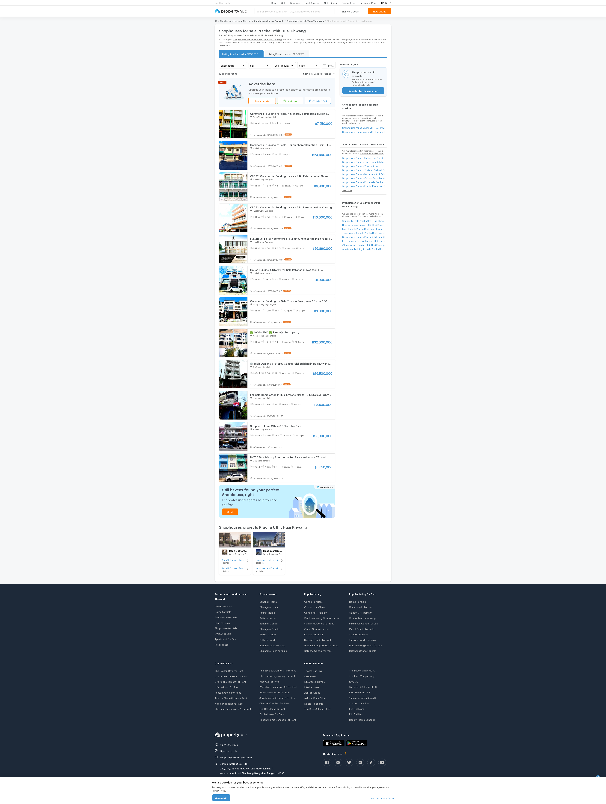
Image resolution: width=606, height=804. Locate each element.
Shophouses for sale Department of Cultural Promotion (363, 174)
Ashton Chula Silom (315, 698)
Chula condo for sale (361, 607)
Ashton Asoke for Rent (228, 692)
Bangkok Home (268, 601)
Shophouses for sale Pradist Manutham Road (363, 186)
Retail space (222, 644)
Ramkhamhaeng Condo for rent (322, 618)
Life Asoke (310, 676)
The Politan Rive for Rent (229, 670)
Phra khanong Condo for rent (321, 645)
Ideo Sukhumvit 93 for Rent (275, 692)
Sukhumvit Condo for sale (363, 623)
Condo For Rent (313, 601)
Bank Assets (312, 2)
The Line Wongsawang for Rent (277, 676)
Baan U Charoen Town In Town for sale (235, 568)
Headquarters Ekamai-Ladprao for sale (269, 568)
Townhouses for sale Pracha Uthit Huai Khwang (363, 233)
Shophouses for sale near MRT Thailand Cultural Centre (363, 131)
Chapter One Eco (359, 703)
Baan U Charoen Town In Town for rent (235, 559)
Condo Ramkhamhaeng (362, 618)
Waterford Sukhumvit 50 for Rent (278, 686)
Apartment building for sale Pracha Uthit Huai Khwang (363, 249)
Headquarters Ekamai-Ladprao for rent (269, 559)
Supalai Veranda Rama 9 (362, 697)
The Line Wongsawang (361, 676)
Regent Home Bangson (362, 719)
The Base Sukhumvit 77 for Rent (233, 708)
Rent (274, 2)
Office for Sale (223, 633)
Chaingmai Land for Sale (273, 650)
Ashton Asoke (312, 692)
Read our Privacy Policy (382, 797)
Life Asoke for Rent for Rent (231, 676)
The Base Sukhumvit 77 (317, 708)
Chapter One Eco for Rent (274, 703)
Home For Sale (357, 601)
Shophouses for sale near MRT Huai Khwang (363, 127)
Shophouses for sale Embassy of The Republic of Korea (363, 158)
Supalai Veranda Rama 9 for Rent (277, 697)
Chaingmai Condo (269, 629)
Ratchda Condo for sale (362, 650)
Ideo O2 (353, 681)
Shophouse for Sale (226, 628)
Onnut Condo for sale (361, 629)
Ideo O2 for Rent (269, 681)
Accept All (221, 797)
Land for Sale (222, 622)
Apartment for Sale (226, 639)
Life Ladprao (311, 687)
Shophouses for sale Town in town (360, 166)
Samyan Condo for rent (317, 639)
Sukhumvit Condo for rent (319, 623)
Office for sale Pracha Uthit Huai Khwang (363, 244)
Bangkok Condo (268, 623)
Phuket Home (267, 612)
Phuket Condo (267, 634)
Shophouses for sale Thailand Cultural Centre (363, 170)
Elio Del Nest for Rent (271, 714)
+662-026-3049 (229, 744)
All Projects (330, 2)
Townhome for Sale (226, 617)
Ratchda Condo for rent (318, 650)
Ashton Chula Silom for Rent (231, 698)
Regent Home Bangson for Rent (277, 719)
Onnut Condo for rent (316, 629)
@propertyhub (228, 751)
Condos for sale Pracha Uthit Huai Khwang (363, 220)
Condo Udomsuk (313, 634)
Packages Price (368, 2)
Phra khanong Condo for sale (366, 645)
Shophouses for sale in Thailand (235, 20)
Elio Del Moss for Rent (272, 708)
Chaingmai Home (269, 607)
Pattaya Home (267, 618)
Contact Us (348, 2)
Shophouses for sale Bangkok (268, 20)
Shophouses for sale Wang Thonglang (305, 20)
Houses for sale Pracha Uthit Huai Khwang (363, 224)
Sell (283, 2)
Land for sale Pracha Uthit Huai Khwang (362, 228)
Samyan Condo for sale (362, 639)
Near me (295, 2)
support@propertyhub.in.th (236, 757)
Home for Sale (223, 611)
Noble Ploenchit (313, 703)
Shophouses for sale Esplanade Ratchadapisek (363, 182)
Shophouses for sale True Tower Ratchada (363, 162)
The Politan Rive (313, 670)
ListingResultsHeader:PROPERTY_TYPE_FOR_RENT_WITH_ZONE (288, 54)
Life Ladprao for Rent (227, 687)
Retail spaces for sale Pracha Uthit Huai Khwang (363, 241)
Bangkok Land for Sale (272, 645)
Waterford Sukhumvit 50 (363, 686)
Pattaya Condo (267, 639)
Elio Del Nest (356, 714)
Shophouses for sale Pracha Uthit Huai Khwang (363, 236)
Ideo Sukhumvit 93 (359, 692)
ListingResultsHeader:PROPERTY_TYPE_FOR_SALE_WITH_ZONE (242, 54)
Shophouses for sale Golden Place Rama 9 (363, 178)
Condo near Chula (314, 607)
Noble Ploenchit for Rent (229, 703)
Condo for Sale (223, 606)
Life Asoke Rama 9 (314, 681)
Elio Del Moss (356, 708)
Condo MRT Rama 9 (315, 612)
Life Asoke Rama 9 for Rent (230, 681)
